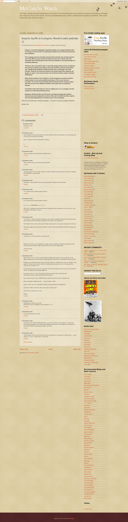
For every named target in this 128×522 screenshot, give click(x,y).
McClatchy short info (89, 88)
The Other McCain (88, 483)
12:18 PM (26, 128)
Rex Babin (86, 229)
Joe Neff (86, 198)
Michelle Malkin (88, 443)
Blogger (72, 518)
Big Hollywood (87, 387)
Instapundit (87, 421)
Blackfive (86, 390)
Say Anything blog (88, 465)
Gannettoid (87, 340)
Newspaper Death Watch (90, 349)
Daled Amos (87, 405)
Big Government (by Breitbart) (91, 385)
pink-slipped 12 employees (42, 45)
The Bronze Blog (88, 476)
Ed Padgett (87, 333)
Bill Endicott (87, 185)
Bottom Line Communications (91, 329)
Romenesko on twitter (89, 63)
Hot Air (85, 416)
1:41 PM (26, 146)
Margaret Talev (88, 220)
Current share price (89, 86)
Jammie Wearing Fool (89, 423)
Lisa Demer (87, 218)
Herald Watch (87, 342)
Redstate (86, 463)
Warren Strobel (88, 240)
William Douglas (88, 242)
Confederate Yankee (89, 396)
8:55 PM (26, 250)
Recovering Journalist (89, 353)
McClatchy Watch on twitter (91, 54)
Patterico (86, 456)
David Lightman (88, 187)
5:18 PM (26, 193)
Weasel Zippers (88, 498)
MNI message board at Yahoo (91, 61)
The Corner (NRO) (88, 480)
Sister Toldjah (87, 472)
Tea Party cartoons (89, 236)
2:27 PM (26, 155)
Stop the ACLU (88, 474)
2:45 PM (26, 315)
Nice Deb (86, 452)
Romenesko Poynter (89, 360)
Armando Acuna (88, 180)
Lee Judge (86, 209)
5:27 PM (26, 212)
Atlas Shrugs (87, 381)
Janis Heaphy (87, 196)
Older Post (77, 349)
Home (50, 349)
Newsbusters (87, 347)
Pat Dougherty (87, 227)
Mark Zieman (87, 225)
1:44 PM (26, 338)
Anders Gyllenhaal (88, 176)
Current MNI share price (90, 56)
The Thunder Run (88, 489)
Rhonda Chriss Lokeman (90, 231)
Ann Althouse (87, 378)
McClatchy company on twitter (91, 68)
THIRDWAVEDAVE (89, 494)
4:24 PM (26, 184)
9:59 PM (26, 296)
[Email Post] (42, 115)
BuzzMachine (87, 331)
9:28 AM (26, 328)
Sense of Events (88, 469)
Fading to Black (88, 335)
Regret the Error (88, 358)
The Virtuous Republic (89, 492)
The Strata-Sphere (88, 485)
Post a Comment (28, 342)
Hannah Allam (87, 191)
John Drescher (87, 200)
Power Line (87, 460)
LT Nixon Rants (88, 434)
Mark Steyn (87, 436)
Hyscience (86, 418)
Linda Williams (87, 216)
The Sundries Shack (89, 487)
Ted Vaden (86, 238)
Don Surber (87, 407)
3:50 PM (26, 175)
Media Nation (87, 344)
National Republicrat (89, 447)
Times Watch (87, 364)
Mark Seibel (87, 222)
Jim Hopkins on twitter (89, 74)
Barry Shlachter (88, 183)
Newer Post (24, 349)
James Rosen (87, 194)
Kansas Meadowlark (89, 429)
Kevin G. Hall (87, 207)
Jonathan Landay (88, 205)
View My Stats (87, 509)
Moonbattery (87, 445)
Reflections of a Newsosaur (91, 355)
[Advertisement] (97, 103)
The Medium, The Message (91, 362)
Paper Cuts (87, 351)
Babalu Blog (87, 383)
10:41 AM (26, 306)
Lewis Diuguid (87, 211)
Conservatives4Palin (89, 398)
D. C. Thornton (87, 403)
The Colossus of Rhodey (90, 478)
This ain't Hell (87, 496)
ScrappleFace (87, 467)
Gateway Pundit (88, 414)
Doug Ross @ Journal (89, 409)
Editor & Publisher (88, 70)
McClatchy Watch (38, 8)
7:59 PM (26, 229)
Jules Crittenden (88, 425)
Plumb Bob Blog (88, 458)
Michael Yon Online (89, 441)
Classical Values (88, 392)
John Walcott (87, 202)
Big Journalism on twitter (90, 72)
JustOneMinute (88, 427)
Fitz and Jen (87, 338)
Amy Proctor (87, 376)
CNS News (87, 394)
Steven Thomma (88, 234)
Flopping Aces (87, 412)
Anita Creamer (87, 178)
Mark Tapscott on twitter (90, 76)
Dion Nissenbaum (88, 189)
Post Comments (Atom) (33, 352)
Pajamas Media (88, 454)
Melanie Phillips (88, 438)
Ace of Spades (88, 374)
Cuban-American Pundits (90, 401)
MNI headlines (87, 59)
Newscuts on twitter (89, 65)
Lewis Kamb (87, 214)
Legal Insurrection (88, 432)
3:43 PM (26, 164)
